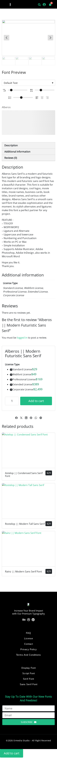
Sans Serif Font (28, 684)
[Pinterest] (33, 619)
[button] (5, 4)
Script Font (28, 673)
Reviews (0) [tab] (10, 157)
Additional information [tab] (17, 151)
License (28, 638)
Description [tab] (11, 145)
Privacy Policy (28, 649)
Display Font (28, 668)
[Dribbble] (28, 619)
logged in (22, 337)
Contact (28, 644)
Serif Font (28, 679)
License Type (12, 364)
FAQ (28, 633)
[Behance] (24, 619)
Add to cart (36, 401)
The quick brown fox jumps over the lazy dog (28, 122)
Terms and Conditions (28, 655)
